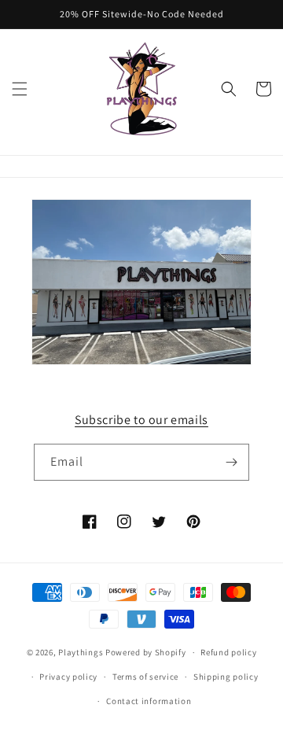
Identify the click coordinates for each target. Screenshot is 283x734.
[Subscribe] (231, 462)
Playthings (80, 652)
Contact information (148, 700)
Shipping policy (226, 676)
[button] (19, 89)
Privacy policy (68, 676)
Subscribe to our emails (141, 419)
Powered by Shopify (145, 652)
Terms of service (145, 676)
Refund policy (228, 652)
